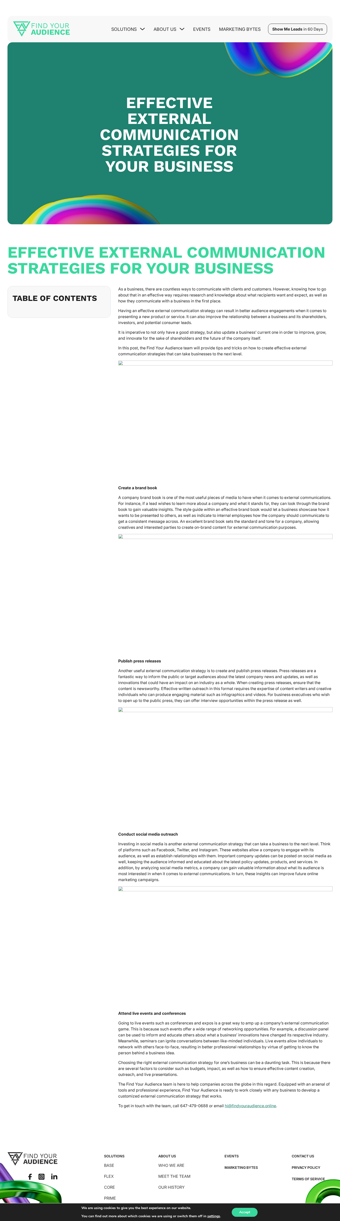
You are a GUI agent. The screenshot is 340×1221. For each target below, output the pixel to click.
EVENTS (232, 1156)
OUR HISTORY (171, 1187)
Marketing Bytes (240, 29)
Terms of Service (308, 1179)
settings (213, 1216)
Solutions (114, 1156)
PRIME (110, 1198)
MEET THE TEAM (174, 1176)
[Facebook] (30, 1177)
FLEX (109, 1176)
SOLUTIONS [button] (124, 29)
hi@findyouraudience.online (250, 1105)
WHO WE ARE (171, 1165)
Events (201, 29)
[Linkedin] (54, 1177)
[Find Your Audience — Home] (41, 29)
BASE (109, 1165)
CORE (109, 1187)
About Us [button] (165, 29)
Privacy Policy (306, 1167)
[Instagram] (41, 1177)
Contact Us (303, 1156)
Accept (244, 1212)
